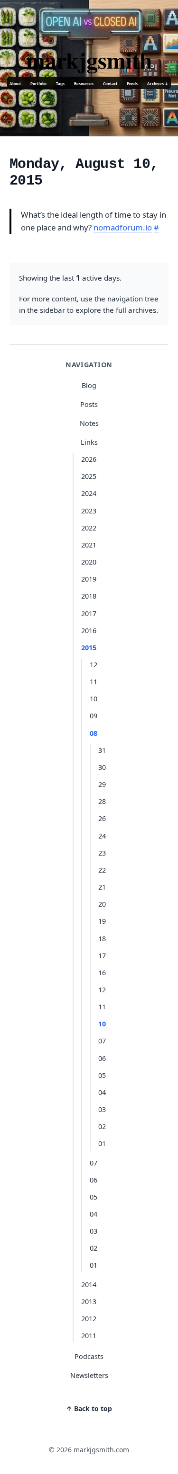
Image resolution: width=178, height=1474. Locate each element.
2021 (88, 544)
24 (102, 835)
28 (102, 801)
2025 (88, 476)
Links (89, 442)
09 (93, 715)
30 (102, 767)
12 (93, 664)
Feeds (132, 83)
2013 (88, 1301)
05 (102, 1075)
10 (93, 698)
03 (102, 1109)
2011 (88, 1335)
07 (102, 1040)
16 (102, 972)
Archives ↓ (158, 83)
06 (102, 1058)
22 (102, 869)
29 (102, 784)
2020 (88, 561)
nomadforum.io (123, 227)
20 (102, 904)
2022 (88, 527)
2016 (88, 630)
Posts (89, 404)
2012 (88, 1318)
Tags (60, 83)
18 (102, 938)
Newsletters (89, 1375)
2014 (88, 1284)
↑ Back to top (89, 1408)
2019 (88, 578)
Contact (110, 83)
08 (93, 733)
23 (102, 852)
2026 (88, 459)
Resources (84, 83)
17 (102, 955)
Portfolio (38, 83)
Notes (89, 423)
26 (102, 818)
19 (102, 921)
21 (102, 887)
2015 (88, 647)
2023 (88, 510)
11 (93, 681)
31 (102, 750)
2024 (88, 493)
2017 (88, 613)
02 (102, 1126)
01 (102, 1143)
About (15, 83)
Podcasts (89, 1356)
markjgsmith (89, 59)
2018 (88, 595)
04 (102, 1092)
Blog (89, 385)
